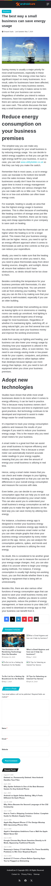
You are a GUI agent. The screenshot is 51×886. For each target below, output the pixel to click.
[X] (12, 619)
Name (4, 728)
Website (5, 749)
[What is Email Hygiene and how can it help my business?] (37, 640)
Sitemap (36, 874)
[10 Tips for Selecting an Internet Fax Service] (37, 667)
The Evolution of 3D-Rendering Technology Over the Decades (11, 651)
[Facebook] (6, 619)
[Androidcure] (25, 4)
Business (6, 11)
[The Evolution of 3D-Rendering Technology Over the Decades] (13, 640)
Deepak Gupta (8, 31)
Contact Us (16, 874)
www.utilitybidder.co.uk (32, 162)
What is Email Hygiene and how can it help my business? (37, 651)
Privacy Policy (26, 874)
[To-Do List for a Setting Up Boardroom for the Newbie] (13, 667)
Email (4, 739)
